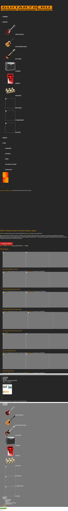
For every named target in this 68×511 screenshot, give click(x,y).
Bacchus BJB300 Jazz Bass (9, 350)
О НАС (4, 143)
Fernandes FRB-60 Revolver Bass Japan (12, 309)
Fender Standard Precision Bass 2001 (11, 289)
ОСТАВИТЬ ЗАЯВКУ (6, 243)
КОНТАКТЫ (7, 153)
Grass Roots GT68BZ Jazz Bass (10, 269)
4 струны (11, 190)
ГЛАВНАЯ (5, 16)
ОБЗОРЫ (4, 379)
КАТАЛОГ (5, 22)
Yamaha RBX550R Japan (8, 370)
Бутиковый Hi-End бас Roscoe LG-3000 (12, 330)
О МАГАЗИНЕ (8, 148)
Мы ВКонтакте (8, 169)
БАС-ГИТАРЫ (5, 190)
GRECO (26, 245)
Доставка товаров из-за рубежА (10, 380)
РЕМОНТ (5, 137)
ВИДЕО (6, 158)
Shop (1, 190)
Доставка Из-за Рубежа (10, 164)
